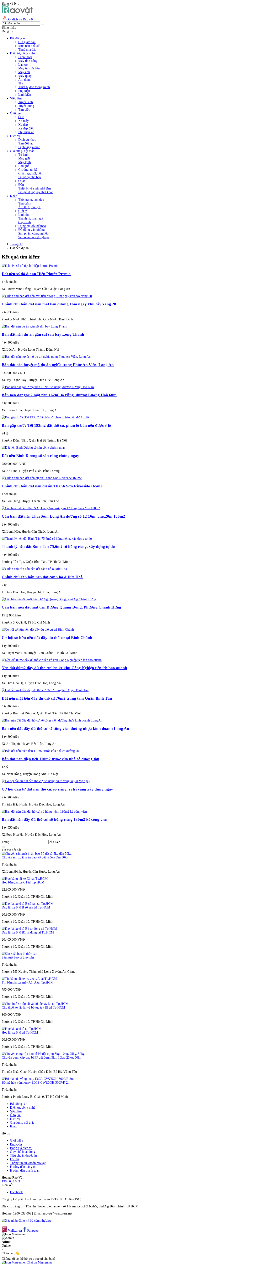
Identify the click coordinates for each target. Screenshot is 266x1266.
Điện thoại (25, 57)
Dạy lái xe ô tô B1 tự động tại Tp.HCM (28, 932)
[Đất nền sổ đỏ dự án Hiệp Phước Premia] (30, 265)
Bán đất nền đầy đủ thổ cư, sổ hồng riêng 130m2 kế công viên (54, 819)
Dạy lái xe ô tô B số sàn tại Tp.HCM (26, 907)
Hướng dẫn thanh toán (24, 1170)
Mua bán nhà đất (29, 46)
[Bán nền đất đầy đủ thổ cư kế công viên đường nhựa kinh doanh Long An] (52, 720)
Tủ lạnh (23, 154)
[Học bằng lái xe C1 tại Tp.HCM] (25, 878)
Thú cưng (24, 203)
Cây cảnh (24, 222)
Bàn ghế (23, 166)
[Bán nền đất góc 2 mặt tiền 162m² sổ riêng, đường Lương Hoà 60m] (48, 387)
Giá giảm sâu (27, 42)
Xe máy (23, 121)
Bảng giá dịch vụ (21, 1148)
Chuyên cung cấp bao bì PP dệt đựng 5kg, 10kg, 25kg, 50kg (41, 1057)
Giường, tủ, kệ (27, 169)
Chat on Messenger (39, 1262)
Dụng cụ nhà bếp (29, 177)
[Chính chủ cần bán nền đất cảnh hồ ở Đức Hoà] (34, 569)
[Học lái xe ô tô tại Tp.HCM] (21, 1028)
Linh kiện (24, 94)
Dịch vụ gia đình (29, 147)
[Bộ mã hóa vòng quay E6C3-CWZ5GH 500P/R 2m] (38, 1078)
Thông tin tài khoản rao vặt (28, 1163)
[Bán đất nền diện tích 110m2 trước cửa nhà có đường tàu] (41, 751)
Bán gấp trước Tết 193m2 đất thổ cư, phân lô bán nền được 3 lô (56, 425)
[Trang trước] (3, 847)
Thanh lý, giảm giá (30, 218)
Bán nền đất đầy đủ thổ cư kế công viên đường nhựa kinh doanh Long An (65, 728)
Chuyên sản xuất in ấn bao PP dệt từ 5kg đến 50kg (35, 857)
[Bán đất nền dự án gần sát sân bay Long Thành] (34, 326)
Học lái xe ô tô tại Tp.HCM (20, 1032)
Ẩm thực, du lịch (29, 207)
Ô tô (21, 117)
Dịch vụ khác (27, 139)
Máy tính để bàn (29, 68)
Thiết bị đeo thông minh (34, 87)
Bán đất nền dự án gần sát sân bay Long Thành (43, 334)
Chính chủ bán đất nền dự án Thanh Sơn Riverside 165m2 (52, 486)
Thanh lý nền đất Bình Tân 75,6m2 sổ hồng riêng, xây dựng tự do (58, 546)
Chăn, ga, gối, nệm (30, 173)
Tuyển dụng (26, 106)
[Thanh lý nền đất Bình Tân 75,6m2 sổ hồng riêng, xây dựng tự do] (47, 538)
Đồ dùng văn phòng (31, 229)
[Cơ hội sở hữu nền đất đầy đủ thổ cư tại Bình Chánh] (38, 629)
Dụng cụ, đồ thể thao (32, 226)
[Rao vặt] (17, 13)
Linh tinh (24, 214)
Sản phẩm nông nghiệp (33, 237)
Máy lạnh (24, 162)
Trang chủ (16, 244)
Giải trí (22, 211)
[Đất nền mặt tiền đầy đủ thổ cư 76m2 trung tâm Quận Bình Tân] (45, 690)
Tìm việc (24, 109)
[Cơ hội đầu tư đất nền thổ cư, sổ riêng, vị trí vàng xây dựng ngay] (46, 781)
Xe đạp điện (26, 128)
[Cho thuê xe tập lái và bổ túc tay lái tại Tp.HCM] (35, 1003)
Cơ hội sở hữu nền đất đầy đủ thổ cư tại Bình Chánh (47, 637)
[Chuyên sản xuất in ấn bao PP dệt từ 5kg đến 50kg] (36, 853)
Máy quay (25, 76)
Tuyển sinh (25, 102)
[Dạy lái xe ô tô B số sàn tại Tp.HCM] (27, 903)
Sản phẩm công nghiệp (33, 233)
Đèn (21, 184)
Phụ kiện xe (26, 132)
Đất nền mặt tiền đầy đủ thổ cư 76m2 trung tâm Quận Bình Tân (57, 698)
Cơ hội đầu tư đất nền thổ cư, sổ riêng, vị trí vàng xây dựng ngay (57, 789)
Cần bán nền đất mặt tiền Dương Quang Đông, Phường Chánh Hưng (61, 607)
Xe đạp (23, 124)
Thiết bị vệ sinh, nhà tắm (34, 188)
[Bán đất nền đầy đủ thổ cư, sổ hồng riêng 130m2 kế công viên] (44, 811)
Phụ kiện (24, 91)
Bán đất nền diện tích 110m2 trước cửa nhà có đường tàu (50, 759)
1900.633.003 (11, 1181)
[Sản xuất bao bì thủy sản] (19, 953)
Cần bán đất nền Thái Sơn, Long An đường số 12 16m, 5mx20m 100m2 (63, 516)
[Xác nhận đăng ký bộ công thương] (26, 1220)
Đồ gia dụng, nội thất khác (35, 192)
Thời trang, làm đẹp (31, 199)
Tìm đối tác (25, 143)
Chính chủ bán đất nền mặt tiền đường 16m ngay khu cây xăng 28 (59, 304)
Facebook (16, 1192)
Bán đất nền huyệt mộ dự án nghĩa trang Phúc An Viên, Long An (58, 365)
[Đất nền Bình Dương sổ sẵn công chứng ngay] (33, 447)
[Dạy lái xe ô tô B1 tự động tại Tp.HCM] (29, 928)
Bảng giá (16, 1144)
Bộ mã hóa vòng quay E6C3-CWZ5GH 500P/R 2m (36, 1082)
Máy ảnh (24, 72)
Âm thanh (24, 79)
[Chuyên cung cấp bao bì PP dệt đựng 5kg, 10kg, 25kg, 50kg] (43, 1053)
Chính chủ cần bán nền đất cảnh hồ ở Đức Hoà (42, 577)
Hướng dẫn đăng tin (23, 1166)
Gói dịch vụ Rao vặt (19, 19)
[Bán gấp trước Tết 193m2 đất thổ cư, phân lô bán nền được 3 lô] (45, 417)
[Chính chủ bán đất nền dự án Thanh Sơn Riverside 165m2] (42, 478)
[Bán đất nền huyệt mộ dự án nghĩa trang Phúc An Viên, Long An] (46, 356)
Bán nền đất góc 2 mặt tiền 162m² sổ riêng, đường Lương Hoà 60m (59, 395)
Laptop (23, 64)
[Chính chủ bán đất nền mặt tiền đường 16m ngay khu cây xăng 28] (47, 296)
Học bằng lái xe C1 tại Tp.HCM (23, 882)
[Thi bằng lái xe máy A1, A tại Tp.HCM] (29, 978)
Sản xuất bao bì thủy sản (18, 957)
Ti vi (21, 83)
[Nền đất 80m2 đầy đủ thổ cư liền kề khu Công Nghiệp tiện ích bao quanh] (52, 660)
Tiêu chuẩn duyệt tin (23, 1155)
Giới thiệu (16, 1140)
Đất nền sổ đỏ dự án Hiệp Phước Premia (36, 274)
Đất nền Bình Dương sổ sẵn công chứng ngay (40, 455)
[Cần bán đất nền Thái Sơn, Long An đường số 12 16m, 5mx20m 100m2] (51, 508)
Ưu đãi (14, 1159)
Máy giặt (24, 158)
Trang (6, 842)
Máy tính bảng (27, 61)
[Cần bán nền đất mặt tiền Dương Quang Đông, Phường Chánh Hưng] (49, 599)
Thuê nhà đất (27, 49)
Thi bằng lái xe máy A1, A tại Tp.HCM (27, 982)
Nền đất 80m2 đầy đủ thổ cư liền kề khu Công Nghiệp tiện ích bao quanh (64, 668)
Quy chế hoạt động (22, 1151)
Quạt (21, 181)
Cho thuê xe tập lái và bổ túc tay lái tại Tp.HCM (33, 1007)
